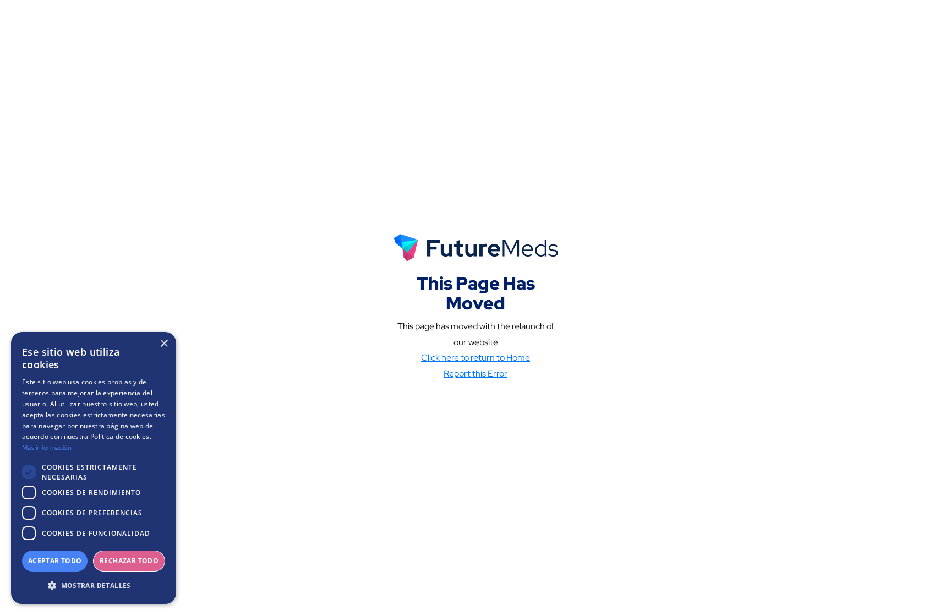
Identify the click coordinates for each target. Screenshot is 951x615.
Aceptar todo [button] (55, 560)
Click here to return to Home (475, 357)
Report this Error (475, 373)
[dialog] (93, 468)
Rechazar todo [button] (129, 560)
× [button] (164, 344)
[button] (93, 586)
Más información (47, 447)
